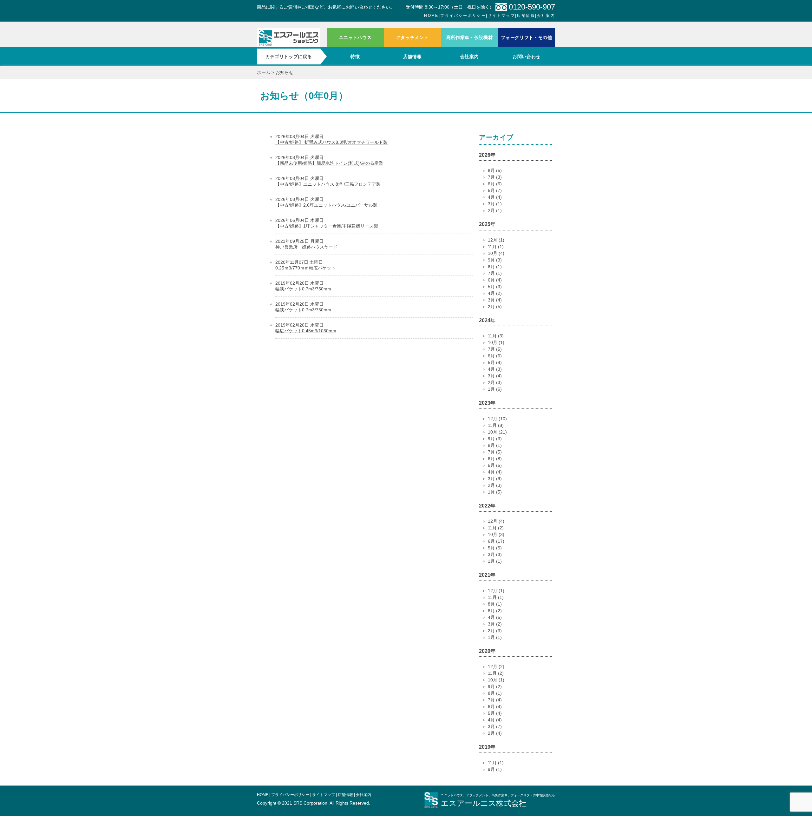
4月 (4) (495, 197)
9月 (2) (495, 686)
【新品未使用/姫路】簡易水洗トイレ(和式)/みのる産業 (329, 163)
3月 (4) (495, 299)
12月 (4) (496, 521)
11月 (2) (496, 527)
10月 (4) (496, 253)
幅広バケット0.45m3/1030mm (305, 330)
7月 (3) (495, 177)
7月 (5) (495, 349)
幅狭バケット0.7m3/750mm (303, 288)
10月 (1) (496, 342)
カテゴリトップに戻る (288, 56)
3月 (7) (495, 726)
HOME (431, 15)
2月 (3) (495, 382)
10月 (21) (497, 432)
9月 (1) (495, 769)
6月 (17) (496, 541)
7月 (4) (495, 699)
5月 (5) (495, 465)
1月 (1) (495, 561)
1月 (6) (495, 389)
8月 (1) (495, 266)
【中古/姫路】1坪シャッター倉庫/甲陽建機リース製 (326, 226)
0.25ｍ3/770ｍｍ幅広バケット (305, 267)
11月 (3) (496, 335)
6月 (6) (495, 183)
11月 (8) (496, 425)
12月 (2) (496, 666)
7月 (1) (495, 273)
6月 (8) (495, 458)
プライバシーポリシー (463, 15)
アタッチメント (412, 37)
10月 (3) (496, 534)
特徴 (355, 56)
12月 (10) (497, 418)
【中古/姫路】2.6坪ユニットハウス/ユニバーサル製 (326, 205)
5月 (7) (495, 190)
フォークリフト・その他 (526, 37)
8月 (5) (495, 170)
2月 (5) (495, 306)
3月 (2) (495, 624)
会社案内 (546, 15)
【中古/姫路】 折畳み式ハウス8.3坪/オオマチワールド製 (331, 142)
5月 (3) (495, 286)
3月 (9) (495, 478)
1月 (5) (495, 491)
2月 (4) (495, 733)
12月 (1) (496, 239)
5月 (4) (495, 362)
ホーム (288, 37)
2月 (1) (495, 210)
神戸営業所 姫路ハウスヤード (306, 246)
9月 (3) (495, 259)
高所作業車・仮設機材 (469, 37)
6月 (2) (495, 610)
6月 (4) (495, 279)
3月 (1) (495, 203)
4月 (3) (495, 369)
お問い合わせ (526, 56)
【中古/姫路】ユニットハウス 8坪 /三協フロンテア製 (328, 184)
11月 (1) (496, 246)
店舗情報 (526, 15)
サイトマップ (501, 15)
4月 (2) (495, 293)
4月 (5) (495, 617)
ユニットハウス (355, 37)
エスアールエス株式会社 (484, 803)
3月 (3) (495, 554)
